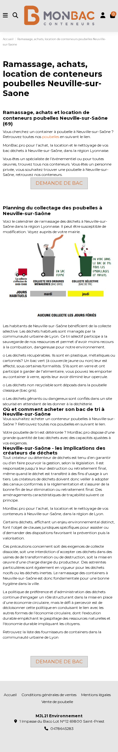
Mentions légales (96, 694)
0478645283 (62, 728)
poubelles (50, 136)
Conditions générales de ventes (48, 694)
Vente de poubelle (57, 701)
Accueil (10, 694)
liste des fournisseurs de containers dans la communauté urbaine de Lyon (52, 634)
